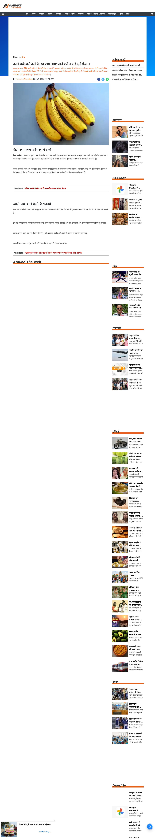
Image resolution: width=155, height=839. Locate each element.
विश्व (66, 14)
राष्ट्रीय (50, 14)
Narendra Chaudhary (24, 79)
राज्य (73, 14)
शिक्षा (127, 14)
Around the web (27, 262)
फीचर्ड (33, 14)
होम (27, 14)
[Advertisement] (77, 34)
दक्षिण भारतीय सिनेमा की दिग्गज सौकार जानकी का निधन (45, 188)
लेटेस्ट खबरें (118, 59)
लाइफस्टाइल (112, 14)
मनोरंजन (80, 14)
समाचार (41, 14)
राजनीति (58, 14)
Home (16, 57)
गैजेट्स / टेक (119, 785)
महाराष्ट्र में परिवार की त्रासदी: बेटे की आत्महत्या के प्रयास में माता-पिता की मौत (53, 253)
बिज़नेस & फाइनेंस (99, 14)
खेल (88, 14)
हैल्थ (121, 14)
